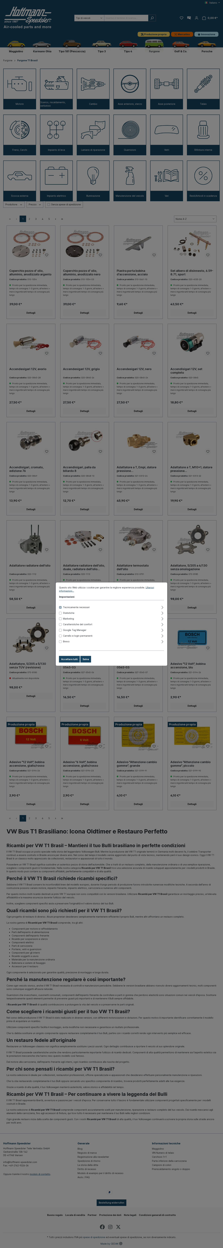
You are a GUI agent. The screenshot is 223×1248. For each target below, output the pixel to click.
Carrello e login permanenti (77, 635)
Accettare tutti (69, 659)
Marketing (68, 618)
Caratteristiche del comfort (77, 624)
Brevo (66, 641)
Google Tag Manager (74, 629)
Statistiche (68, 612)
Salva (86, 659)
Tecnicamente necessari (76, 607)
